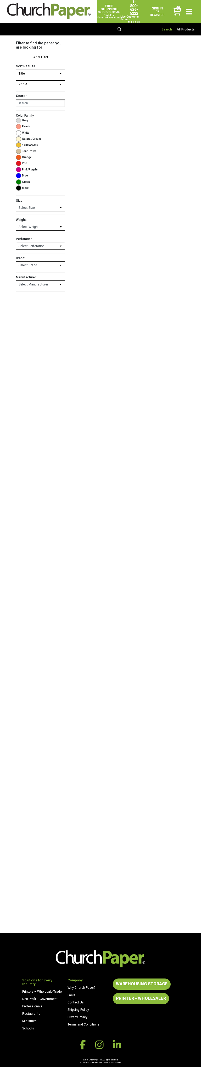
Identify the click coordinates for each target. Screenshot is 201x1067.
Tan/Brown (29, 151)
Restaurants (31, 1014)
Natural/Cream (31, 138)
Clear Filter (40, 57)
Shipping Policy (78, 1010)
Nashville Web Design (100, 1062)
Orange (27, 157)
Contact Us (76, 1002)
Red (24, 163)
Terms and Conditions (83, 1024)
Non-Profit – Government (40, 999)
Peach (26, 126)
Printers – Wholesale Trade (42, 991)
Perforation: (24, 239)
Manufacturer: (26, 277)
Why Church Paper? (81, 988)
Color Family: (25, 115)
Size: (19, 200)
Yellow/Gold (30, 145)
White (25, 132)
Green (26, 182)
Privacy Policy (77, 1017)
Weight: (21, 220)
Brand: (20, 258)
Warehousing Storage (142, 983)
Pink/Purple (29, 169)
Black (25, 188)
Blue (25, 175)
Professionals (32, 1006)
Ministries (29, 1021)
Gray (25, 120)
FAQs (71, 995)
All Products (186, 29)
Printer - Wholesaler (141, 998)
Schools (28, 1028)
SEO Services (115, 1062)
